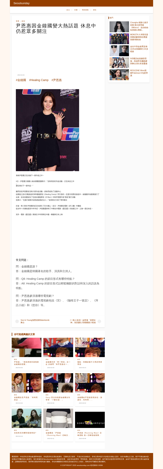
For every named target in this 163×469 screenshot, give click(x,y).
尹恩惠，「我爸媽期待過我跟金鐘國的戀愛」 (26, 363)
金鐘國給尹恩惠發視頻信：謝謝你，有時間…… (89, 398)
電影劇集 (85, 10)
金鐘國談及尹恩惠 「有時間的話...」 (26, 398)
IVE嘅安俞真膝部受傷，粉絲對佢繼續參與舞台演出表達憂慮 (138, 61)
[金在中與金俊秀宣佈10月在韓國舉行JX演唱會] (119, 50)
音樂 (76, 10)
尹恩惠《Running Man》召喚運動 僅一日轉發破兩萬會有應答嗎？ (89, 434)
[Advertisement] (58, 52)
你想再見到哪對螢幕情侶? (25, 433)
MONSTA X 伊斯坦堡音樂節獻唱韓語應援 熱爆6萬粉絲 (139, 37)
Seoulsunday (21, 3)
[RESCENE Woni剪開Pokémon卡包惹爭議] (119, 74)
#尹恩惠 (57, 80)
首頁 (17, 21)
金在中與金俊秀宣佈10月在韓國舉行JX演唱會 (139, 49)
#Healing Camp (38, 80)
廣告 (95, 10)
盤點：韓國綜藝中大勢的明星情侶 (89, 363)
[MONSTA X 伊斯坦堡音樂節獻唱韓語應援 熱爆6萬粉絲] (119, 38)
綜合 (68, 10)
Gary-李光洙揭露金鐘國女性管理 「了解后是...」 (58, 398)
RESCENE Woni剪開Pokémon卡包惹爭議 (139, 72)
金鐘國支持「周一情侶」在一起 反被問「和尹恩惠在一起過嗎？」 (58, 363)
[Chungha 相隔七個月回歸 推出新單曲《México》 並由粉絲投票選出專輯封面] (119, 26)
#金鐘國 (21, 80)
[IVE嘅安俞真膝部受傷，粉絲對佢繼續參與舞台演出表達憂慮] (119, 62)
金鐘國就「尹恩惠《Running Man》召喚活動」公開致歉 (57, 434)
